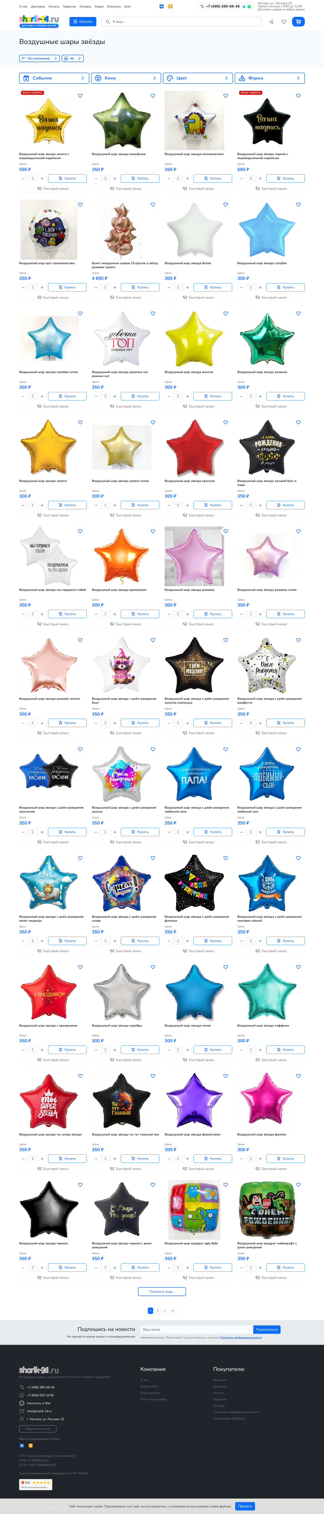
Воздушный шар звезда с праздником (48, 1026)
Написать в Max (38, 1403)
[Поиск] (108, 22)
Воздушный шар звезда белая (188, 263)
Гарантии (69, 6)
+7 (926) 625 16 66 (40, 1395)
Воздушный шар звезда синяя (188, 1026)
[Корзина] (298, 21)
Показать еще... (162, 1291)
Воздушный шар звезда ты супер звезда (50, 1135)
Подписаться (267, 1329)
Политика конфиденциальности (236, 1412)
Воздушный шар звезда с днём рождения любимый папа (197, 810)
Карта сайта (149, 1386)
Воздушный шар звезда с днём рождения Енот (124, 701)
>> (172, 1311)
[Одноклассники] (170, 6)
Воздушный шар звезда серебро (117, 1026)
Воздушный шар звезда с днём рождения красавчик (51, 810)
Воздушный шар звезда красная (190, 481)
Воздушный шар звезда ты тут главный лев (125, 1135)
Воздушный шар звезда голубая (262, 263)
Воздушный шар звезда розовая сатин (267, 590)
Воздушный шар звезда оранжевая (119, 590)
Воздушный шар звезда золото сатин (120, 481)
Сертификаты (150, 1393)
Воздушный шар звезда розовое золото (49, 699)
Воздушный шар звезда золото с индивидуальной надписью (44, 156)
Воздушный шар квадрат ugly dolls (191, 1243)
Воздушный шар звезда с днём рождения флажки (197, 919)
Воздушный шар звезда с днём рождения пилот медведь (51, 919)
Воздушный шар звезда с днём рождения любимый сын (269, 810)
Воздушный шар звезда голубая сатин (48, 372)
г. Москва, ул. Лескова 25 (45, 1419)
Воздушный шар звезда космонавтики (194, 154)
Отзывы (85, 6)
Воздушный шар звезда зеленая (262, 372)
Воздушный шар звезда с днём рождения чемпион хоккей (269, 919)
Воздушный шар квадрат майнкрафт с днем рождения (267, 1245)
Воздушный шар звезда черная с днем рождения (122, 1245)
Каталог (86, 21)
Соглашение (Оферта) (229, 1418)
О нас (23, 6)
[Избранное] (284, 21)
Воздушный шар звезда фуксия (261, 1135)
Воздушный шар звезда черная (43, 1243)
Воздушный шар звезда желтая (189, 372)
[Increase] (42, 178)
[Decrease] (22, 178)
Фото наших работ (153, 1399)
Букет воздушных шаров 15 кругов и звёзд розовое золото (125, 265)
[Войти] (271, 21)
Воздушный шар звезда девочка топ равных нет (120, 374)
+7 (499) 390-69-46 (40, 1387)
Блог (127, 6)
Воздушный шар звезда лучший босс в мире (266, 483)
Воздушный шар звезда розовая (189, 590)
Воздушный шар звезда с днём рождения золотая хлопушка (197, 701)
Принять (245, 1506)
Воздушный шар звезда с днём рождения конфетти (269, 701)
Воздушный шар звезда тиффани (263, 1026)
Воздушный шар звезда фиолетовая (192, 1135)
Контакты (114, 6)
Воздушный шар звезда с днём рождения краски (124, 810)
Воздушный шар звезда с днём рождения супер (124, 919)
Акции (99, 6)
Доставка (38, 6)
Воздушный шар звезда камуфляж (119, 154)
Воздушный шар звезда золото (43, 481)
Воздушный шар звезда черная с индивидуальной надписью (262, 156)
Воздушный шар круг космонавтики (46, 263)
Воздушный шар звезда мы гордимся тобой (52, 590)
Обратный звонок (38, 1429)
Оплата (53, 6)
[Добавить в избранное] (80, 95)
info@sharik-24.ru (39, 1411)
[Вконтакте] (161, 6)
